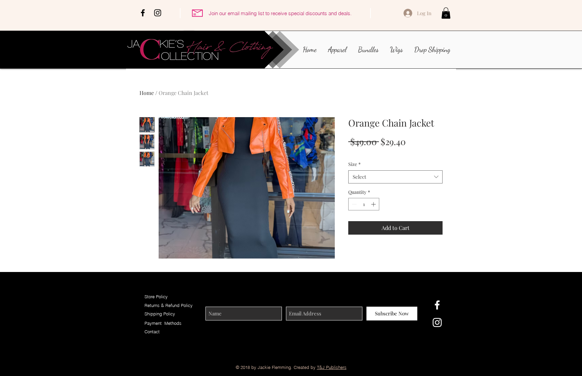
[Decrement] (353, 204)
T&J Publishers (332, 367)
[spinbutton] (364, 204)
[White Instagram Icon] (437, 322)
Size (354, 164)
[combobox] (395, 176)
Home (146, 92)
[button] (446, 13)
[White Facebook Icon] (437, 305)
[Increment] (374, 204)
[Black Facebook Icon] (143, 13)
